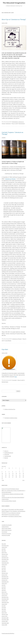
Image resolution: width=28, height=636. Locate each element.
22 (19, 475)
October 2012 (4, 561)
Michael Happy (5, 382)
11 (5, 473)
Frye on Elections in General (14, 513)
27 (12, 476)
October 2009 (4, 621)
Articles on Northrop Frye (9, 409)
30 (23, 476)
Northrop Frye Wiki (6, 535)
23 (23, 475)
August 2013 (4, 547)
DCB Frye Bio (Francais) (6, 530)
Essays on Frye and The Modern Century (10, 488)
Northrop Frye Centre (6, 533)
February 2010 (5, 614)
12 (9, 473)
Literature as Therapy (10, 179)
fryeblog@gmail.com (8, 452)
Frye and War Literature (14, 514)
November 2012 (5, 559)
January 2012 (4, 574)
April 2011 (4, 590)
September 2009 (5, 623)
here (16, 376)
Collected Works (5, 526)
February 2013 (5, 554)
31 (2, 478)
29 (19, 476)
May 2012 (4, 569)
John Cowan (4, 509)
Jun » (24, 480)
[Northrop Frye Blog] (6, 442)
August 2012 (4, 564)
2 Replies (3, 137)
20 (12, 475)
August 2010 (4, 604)
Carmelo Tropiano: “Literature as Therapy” (12, 133)
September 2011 (5, 581)
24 (2, 476)
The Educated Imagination (14, 3)
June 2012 (4, 568)
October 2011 (4, 580)
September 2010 (5, 602)
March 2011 (4, 592)
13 (12, 473)
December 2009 (5, 618)
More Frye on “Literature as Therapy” (14, 19)
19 (9, 475)
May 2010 (4, 609)
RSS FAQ (6, 458)
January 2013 (4, 556)
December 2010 (5, 597)
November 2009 (5, 619)
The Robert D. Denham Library (10, 418)
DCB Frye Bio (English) (6, 528)
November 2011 (5, 578)
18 (5, 475)
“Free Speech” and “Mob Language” (15, 509)
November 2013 (5, 545)
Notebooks (8, 123)
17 (2, 475)
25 (5, 476)
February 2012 (5, 573)
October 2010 (4, 600)
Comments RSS (7, 456)
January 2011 (4, 595)
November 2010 (5, 599)
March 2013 (4, 552)
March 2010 (4, 612)
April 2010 (4, 611)
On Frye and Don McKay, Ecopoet (9, 501)
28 (16, 476)
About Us (6, 451)
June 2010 (4, 607)
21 (16, 475)
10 (2, 473)
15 (19, 473)
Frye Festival (4, 531)
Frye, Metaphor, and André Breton (18, 511)
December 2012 (5, 557)
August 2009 (4, 624)
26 (9, 476)
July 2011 (3, 585)
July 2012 (3, 566)
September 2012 (5, 562)
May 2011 (4, 588)
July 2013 (3, 549)
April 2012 (4, 571)
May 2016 (4, 544)
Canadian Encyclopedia (7, 525)
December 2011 (5, 576)
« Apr (3, 480)
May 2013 (4, 550)
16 (23, 473)
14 (16, 473)
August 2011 (4, 583)
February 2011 (5, 593)
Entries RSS (6, 454)
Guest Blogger (8, 340)
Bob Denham (15, 121)
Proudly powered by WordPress (8, 633)
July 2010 (3, 605)
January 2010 (4, 616)
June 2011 (4, 587)
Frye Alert (5, 349)
